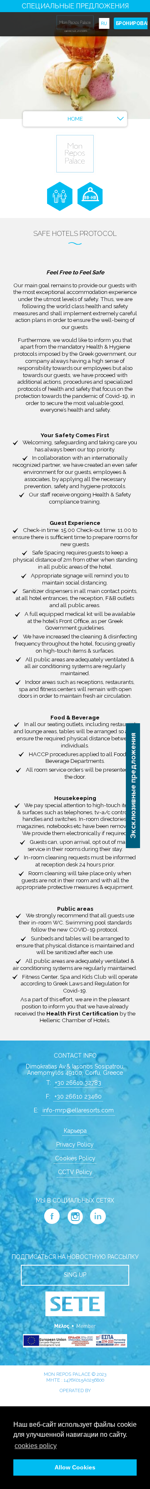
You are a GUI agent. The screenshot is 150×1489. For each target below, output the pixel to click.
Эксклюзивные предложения (133, 785)
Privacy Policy (75, 1144)
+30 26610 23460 (78, 1096)
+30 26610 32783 (78, 1082)
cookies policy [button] (36, 1445)
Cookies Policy (75, 1158)
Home (75, 119)
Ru (104, 23)
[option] (75, 59)
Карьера (75, 1130)
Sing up (75, 1274)
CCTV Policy (75, 1172)
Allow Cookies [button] (75, 1467)
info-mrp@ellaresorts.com (78, 1110)
